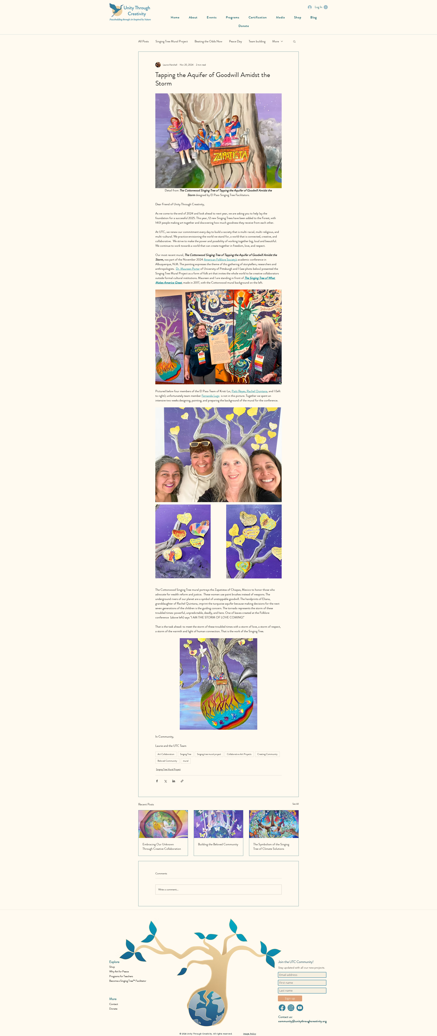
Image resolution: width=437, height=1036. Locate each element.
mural (185, 760)
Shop (112, 967)
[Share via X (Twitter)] (165, 781)
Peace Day (235, 41)
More (275, 41)
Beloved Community (167, 760)
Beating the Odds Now (208, 41)
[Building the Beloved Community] (218, 824)
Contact (113, 1004)
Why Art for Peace (119, 971)
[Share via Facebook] (157, 781)
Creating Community (267, 754)
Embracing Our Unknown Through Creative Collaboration (162, 846)
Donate (113, 1009)
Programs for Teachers (121, 976)
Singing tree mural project (209, 754)
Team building (257, 41)
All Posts (143, 41)
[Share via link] (182, 781)
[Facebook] (282, 1007)
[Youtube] (300, 1007)
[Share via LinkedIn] (173, 781)
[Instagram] (291, 1007)
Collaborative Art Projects (239, 754)
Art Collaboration (166, 754)
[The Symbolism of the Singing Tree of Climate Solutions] (274, 824)
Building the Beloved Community (218, 844)
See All (295, 804)
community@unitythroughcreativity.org (302, 1021)
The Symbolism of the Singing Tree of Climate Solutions (271, 846)
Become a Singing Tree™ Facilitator (127, 981)
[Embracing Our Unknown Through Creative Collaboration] (163, 824)
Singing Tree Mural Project (172, 41)
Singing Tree (185, 754)
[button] (326, 7)
